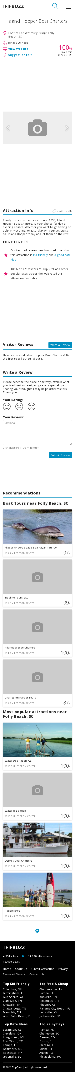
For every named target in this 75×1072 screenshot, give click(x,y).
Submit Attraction (42, 969)
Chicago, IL (46, 1045)
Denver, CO (47, 1037)
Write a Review (60, 345)
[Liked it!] (7, 406)
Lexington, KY (12, 1029)
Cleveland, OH (12, 1033)
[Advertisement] (37, 84)
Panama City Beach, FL (55, 1008)
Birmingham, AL (13, 993)
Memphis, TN (12, 1012)
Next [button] (67, 128)
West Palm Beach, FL (17, 1016)
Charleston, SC (49, 1033)
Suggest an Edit (20, 55)
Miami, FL (46, 1049)
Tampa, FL (46, 993)
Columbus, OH (12, 989)
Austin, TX (46, 1052)
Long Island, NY (13, 1037)
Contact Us (36, 974)
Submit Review (60, 455)
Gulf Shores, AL (13, 997)
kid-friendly (40, 255)
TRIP (13, 6)
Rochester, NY (12, 1052)
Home (7, 969)
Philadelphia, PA (50, 1056)
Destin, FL (46, 1041)
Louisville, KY (48, 1012)
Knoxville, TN (12, 1004)
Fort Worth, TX (13, 1041)
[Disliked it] (31, 406)
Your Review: (13, 417)
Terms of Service (14, 974)
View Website (18, 49)
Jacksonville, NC (50, 1016)
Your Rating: (13, 400)
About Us (21, 969)
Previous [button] (7, 128)
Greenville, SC (12, 1056)
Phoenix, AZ (47, 1004)
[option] (37, 128)
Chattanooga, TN (14, 1008)
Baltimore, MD (13, 1049)
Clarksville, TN (12, 1001)
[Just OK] (19, 406)
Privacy (63, 969)
